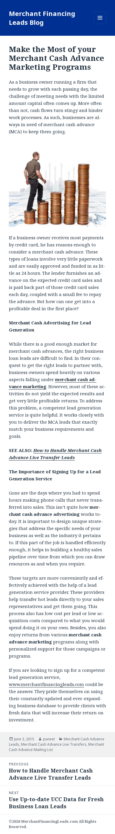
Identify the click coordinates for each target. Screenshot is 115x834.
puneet (49, 739)
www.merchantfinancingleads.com (46, 684)
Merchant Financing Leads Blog (42, 18)
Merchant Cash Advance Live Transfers (53, 744)
